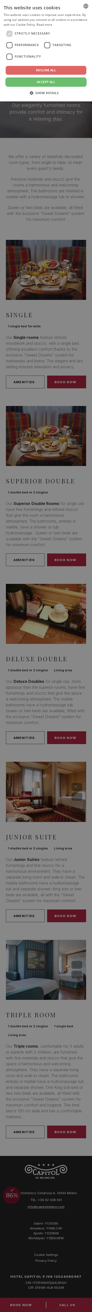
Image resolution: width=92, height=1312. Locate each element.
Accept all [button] (46, 82)
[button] (46, 93)
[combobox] (85, 6)
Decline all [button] (46, 70)
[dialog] (46, 50)
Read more (44, 25)
